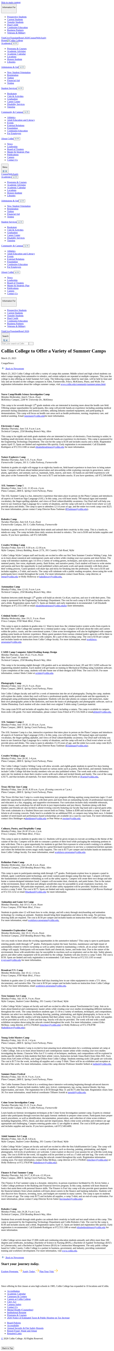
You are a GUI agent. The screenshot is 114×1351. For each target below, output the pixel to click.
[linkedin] (16, 1345)
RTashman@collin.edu (76, 509)
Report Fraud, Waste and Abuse (22, 1331)
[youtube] (13, 1345)
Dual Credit (12, 25)
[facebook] (2, 1345)
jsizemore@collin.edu (34, 416)
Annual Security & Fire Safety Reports (25, 1328)
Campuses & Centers (17, 1296)
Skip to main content (10, 2)
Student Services (9, 88)
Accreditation (13, 1291)
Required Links (14, 1333)
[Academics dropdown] (15, 43)
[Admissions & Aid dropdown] (22, 67)
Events (10, 122)
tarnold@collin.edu (77, 1092)
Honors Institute (14, 59)
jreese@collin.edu (9, 576)
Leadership (12, 146)
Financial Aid (13, 80)
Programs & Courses (17, 48)
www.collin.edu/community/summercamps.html (83, 384)
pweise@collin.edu (71, 818)
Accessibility (13, 1325)
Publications (13, 154)
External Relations (15, 125)
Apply (43, 38)
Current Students (15, 19)
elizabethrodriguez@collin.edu (49, 447)
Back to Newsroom (14, 368)
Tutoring (11, 107)
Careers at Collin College (19, 1299)
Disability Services (16, 104)
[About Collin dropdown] (17, 138)
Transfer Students (15, 22)
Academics (6, 43)
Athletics (11, 117)
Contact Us (12, 160)
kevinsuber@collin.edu (71, 1199)
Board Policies (14, 1323)
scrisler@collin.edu (44, 673)
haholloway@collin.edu (50, 576)
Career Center (13, 101)
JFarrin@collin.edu (89, 776)
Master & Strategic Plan (18, 152)
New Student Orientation (19, 72)
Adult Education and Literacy (21, 120)
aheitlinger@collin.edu (35, 818)
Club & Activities (15, 96)
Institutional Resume (16, 1312)
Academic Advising (16, 51)
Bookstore (12, 93)
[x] (5, 1345)
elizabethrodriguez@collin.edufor (51, 605)
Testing (10, 83)
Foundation (12, 128)
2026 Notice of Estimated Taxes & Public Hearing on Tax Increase (38, 1318)
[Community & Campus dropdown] (26, 112)
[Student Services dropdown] (20, 88)
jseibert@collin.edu (102, 1064)
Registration (12, 75)
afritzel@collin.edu (102, 712)
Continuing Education (17, 27)
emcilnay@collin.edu (50, 1025)
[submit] (31, 343)
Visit (3, 38)
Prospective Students (17, 17)
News (10, 144)
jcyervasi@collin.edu (11, 960)
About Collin (7, 138)
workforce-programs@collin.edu (70, 852)
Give (7, 38)
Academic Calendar (16, 54)
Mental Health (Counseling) (20, 1310)
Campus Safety (14, 1304)
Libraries (11, 62)
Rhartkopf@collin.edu (35, 892)
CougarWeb (34, 38)
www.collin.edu (69, 1250)
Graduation (12, 99)
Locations (11, 56)
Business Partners (15, 30)
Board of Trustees (15, 149)
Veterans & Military (16, 33)
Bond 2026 (24, 38)
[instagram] (9, 1345)
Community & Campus (12, 112)
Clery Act (11, 1302)
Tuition (10, 78)
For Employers (14, 133)
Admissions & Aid (10, 67)
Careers (10, 157)
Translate (14, 38)
